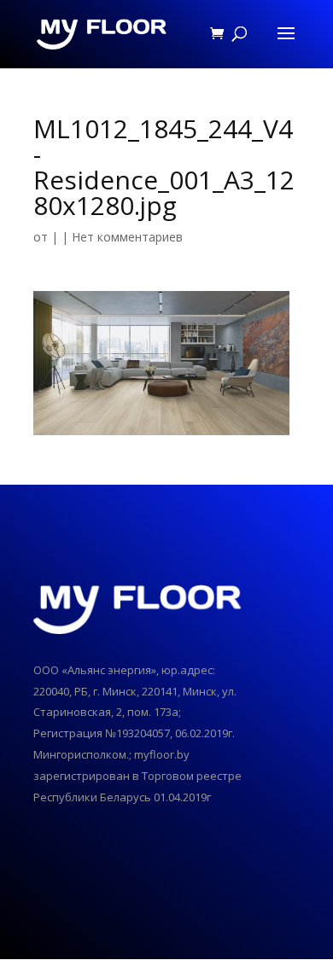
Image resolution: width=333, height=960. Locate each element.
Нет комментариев (127, 237)
